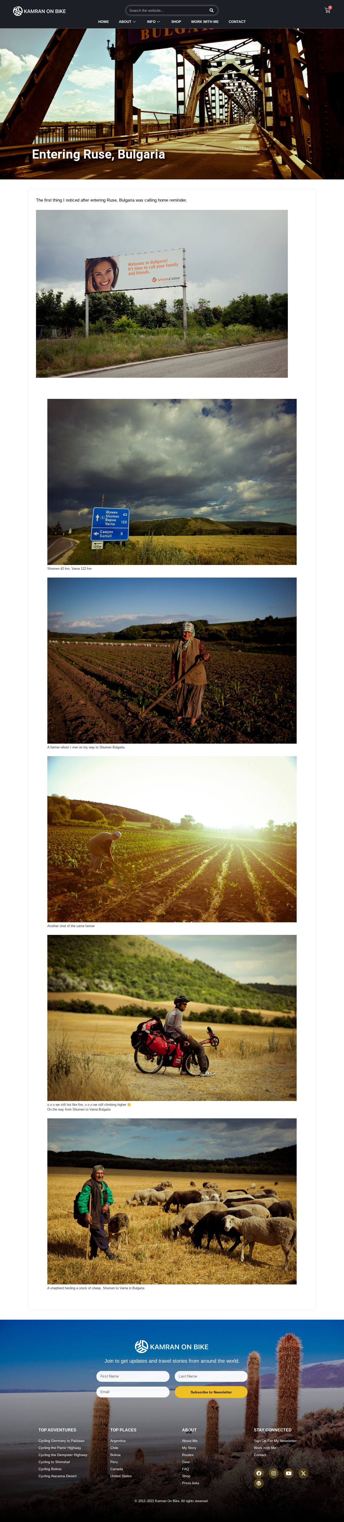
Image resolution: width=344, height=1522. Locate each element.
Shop (176, 22)
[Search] (211, 10)
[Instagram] (274, 1473)
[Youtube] (289, 1473)
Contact (237, 22)
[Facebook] (259, 1473)
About (125, 22)
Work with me (205, 22)
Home (103, 22)
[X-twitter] (303, 1473)
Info (151, 22)
